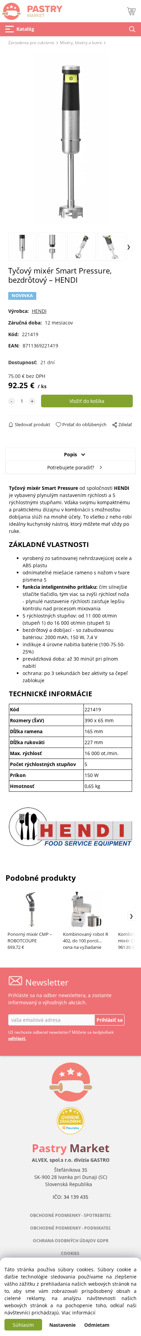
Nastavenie (62, 1325)
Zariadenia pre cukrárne (31, 42)
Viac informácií (78, 1312)
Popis (70, 454)
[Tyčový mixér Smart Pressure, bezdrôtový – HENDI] (70, 138)
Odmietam (97, 1325)
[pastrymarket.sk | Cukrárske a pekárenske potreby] (31, 9)
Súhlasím (23, 1325)
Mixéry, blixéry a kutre (81, 42)
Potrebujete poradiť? (70, 467)
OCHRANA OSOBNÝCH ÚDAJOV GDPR (70, 1241)
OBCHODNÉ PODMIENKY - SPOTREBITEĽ (70, 1215)
